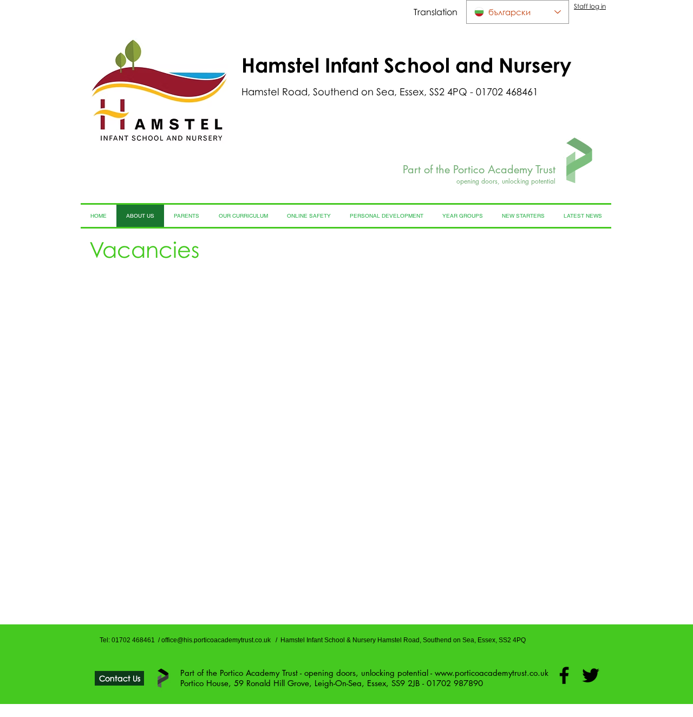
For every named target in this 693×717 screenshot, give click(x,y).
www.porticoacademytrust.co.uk (491, 673)
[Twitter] (590, 675)
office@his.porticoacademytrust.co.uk (216, 640)
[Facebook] (564, 675)
